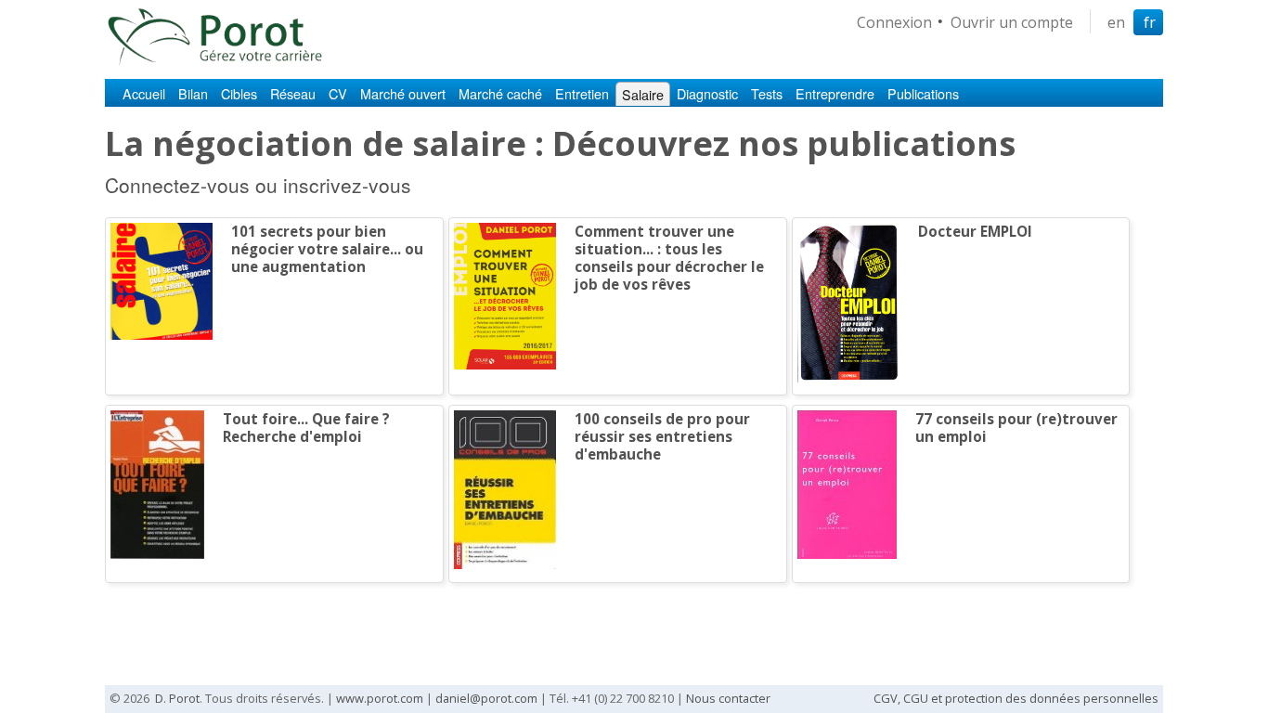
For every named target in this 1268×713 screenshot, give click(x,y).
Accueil (144, 93)
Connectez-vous (177, 185)
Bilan (193, 93)
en (1116, 22)
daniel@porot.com (486, 698)
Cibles (239, 93)
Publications (923, 93)
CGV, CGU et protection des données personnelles (1015, 698)
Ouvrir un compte (1012, 22)
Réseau (293, 93)
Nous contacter (728, 698)
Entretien (582, 93)
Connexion (894, 22)
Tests (767, 93)
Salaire (643, 94)
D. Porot (177, 698)
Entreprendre (835, 93)
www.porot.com (379, 698)
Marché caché (500, 93)
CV (338, 93)
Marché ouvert (403, 93)
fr (1150, 22)
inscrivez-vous (347, 185)
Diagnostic (707, 93)
